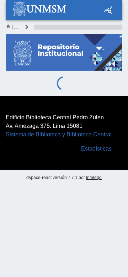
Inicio (16, 27)
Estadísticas (96, 149)
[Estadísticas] (108, 9)
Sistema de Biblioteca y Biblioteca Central (59, 134)
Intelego (94, 177)
